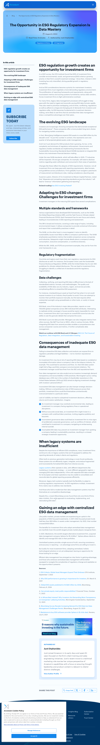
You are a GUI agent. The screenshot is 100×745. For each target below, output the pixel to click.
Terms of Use (67, 734)
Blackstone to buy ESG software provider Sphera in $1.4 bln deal (64, 612)
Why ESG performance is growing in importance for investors (63, 578)
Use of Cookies (79, 734)
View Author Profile (51, 673)
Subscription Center (89, 712)
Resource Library (71, 716)
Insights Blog (73, 711)
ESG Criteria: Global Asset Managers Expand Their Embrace (62, 572)
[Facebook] (85, 690)
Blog (13, 16)
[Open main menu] (93, 4)
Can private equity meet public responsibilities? (58, 591)
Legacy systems (45, 468)
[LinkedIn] (93, 690)
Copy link (69, 690)
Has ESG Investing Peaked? (62, 185)
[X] (78, 690)
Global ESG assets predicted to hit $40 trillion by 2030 (61, 585)
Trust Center (88, 718)
